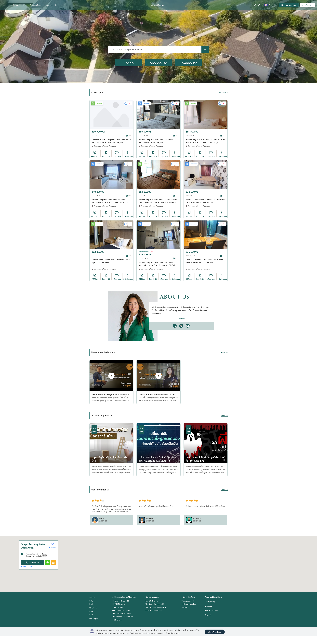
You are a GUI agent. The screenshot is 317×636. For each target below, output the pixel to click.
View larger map (26, 566)
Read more (156, 313)
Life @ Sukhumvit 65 (153, 601)
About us (208, 606)
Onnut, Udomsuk (152, 597)
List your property (288, 5)
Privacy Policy (210, 601)
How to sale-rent (211, 610)
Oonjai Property (159, 5)
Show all (224, 352)
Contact (49, 5)
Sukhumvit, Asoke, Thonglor (124, 597)
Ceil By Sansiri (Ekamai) (121, 610)
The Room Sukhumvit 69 (154, 604)
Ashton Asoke (117, 607)
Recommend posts (20, 5)
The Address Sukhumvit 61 (122, 613)
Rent (91, 604)
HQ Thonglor (117, 620)
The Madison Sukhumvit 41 (122, 616)
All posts (222, 92)
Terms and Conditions (213, 597)
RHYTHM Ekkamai (118, 604)
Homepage (6, 5)
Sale (91, 601)
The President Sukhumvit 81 (156, 607)
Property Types (35, 5)
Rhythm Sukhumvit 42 (120, 601)
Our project (93, 618)
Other (57, 5)
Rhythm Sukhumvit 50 (153, 610)
